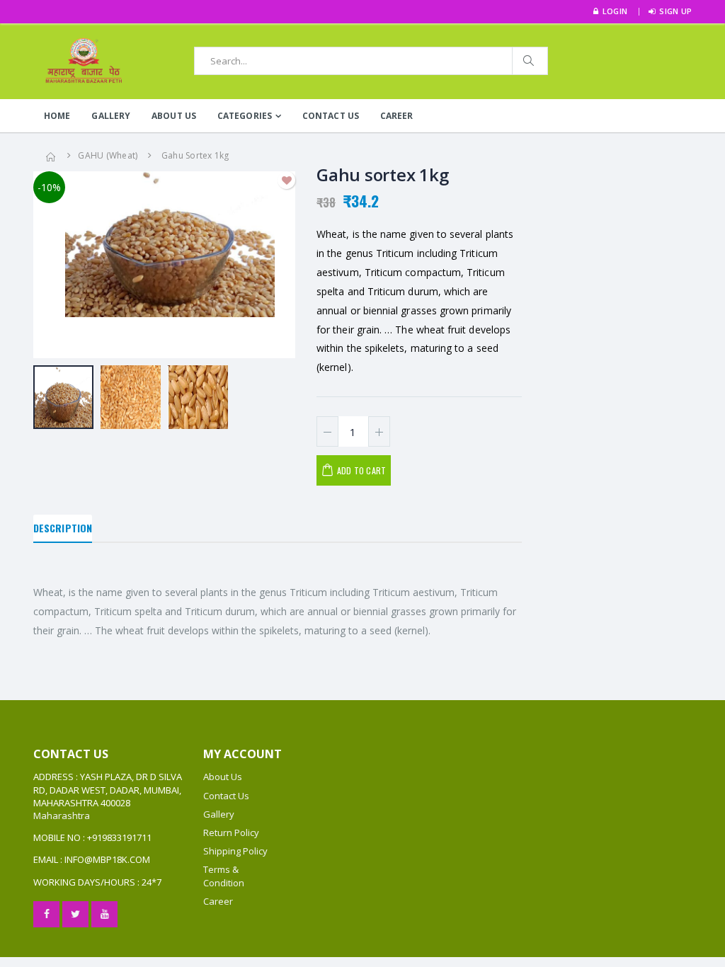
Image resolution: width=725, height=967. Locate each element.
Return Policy (231, 832)
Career (396, 116)
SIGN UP (675, 11)
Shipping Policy (235, 851)
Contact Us (330, 116)
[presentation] (51, 264)
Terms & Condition (223, 875)
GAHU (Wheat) (107, 155)
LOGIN (615, 11)
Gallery (110, 116)
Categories (244, 116)
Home (57, 116)
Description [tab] (62, 527)
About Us (174, 116)
